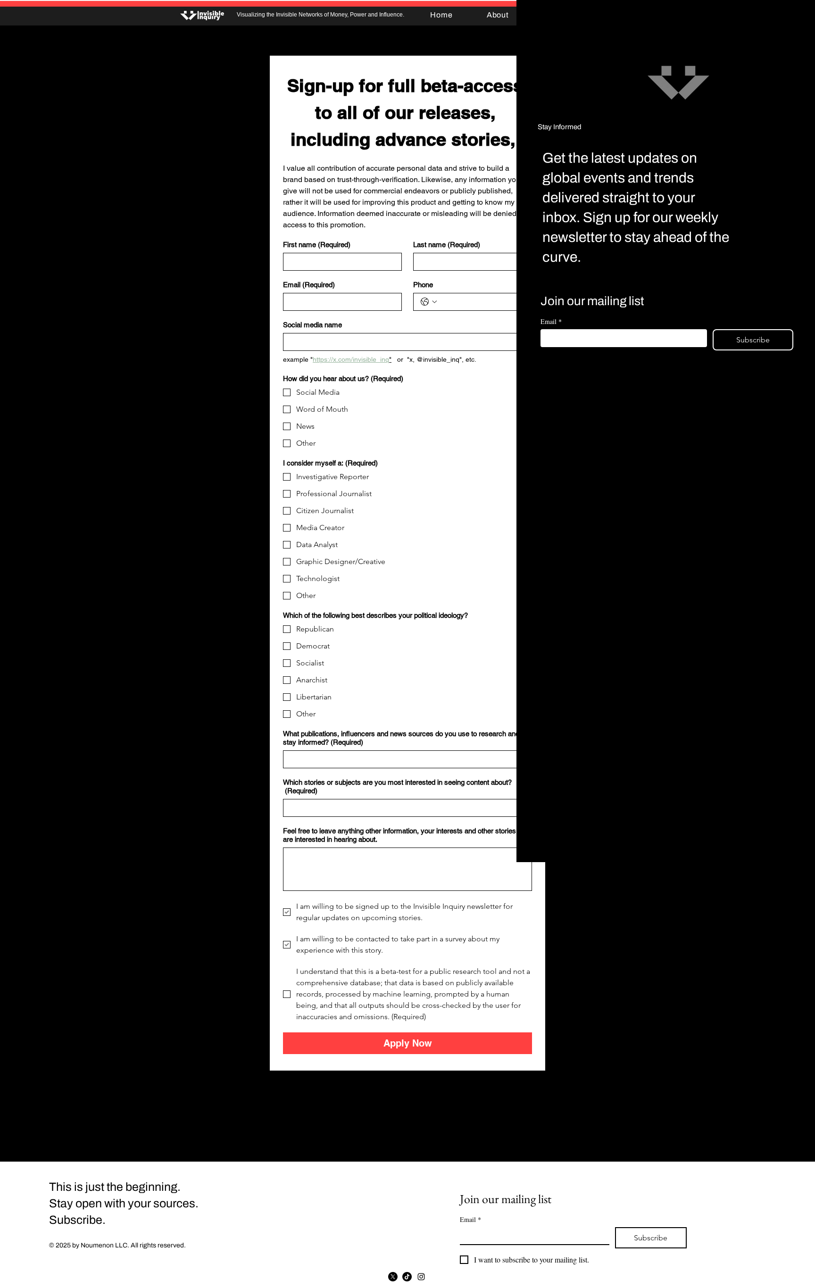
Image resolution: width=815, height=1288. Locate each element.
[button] (798, 17)
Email (551, 321)
